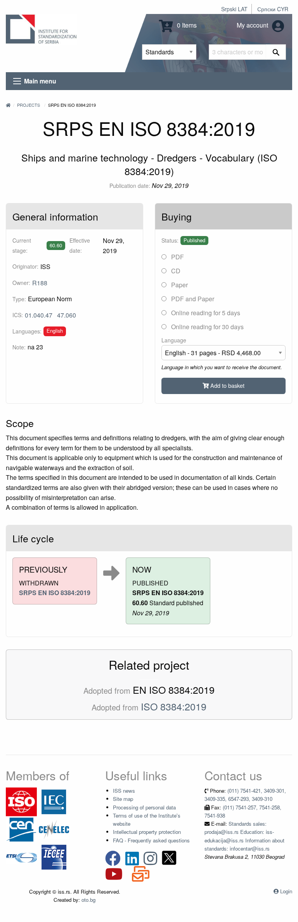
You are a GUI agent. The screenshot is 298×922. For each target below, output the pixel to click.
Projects (28, 105)
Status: (169, 240)
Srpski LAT (234, 9)
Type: (19, 299)
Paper (179, 284)
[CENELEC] (53, 828)
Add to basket (226, 385)
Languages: (27, 331)
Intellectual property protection (147, 831)
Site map (123, 798)
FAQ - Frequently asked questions (151, 840)
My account (253, 25)
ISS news (124, 790)
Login (286, 891)
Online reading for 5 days (205, 312)
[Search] (276, 52)
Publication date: (129, 185)
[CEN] (21, 828)
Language (173, 340)
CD (175, 270)
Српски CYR (272, 9)
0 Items (186, 25)
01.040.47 (38, 315)
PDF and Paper (192, 298)
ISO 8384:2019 (173, 706)
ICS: (17, 315)
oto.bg (88, 899)
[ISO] (21, 801)
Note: (19, 347)
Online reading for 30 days (207, 326)
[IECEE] (53, 856)
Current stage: (21, 245)
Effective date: (79, 245)
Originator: (25, 266)
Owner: (21, 282)
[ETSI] (21, 856)
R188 (39, 282)
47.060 (66, 315)
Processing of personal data (144, 807)
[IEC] (53, 801)
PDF (177, 256)
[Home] (8, 105)
